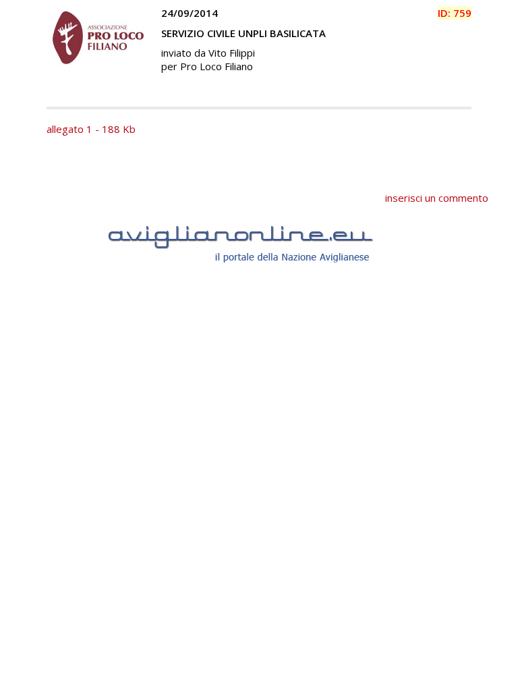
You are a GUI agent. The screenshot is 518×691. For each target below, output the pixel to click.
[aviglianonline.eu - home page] (259, 278)
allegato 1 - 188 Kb (91, 129)
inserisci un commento (436, 197)
